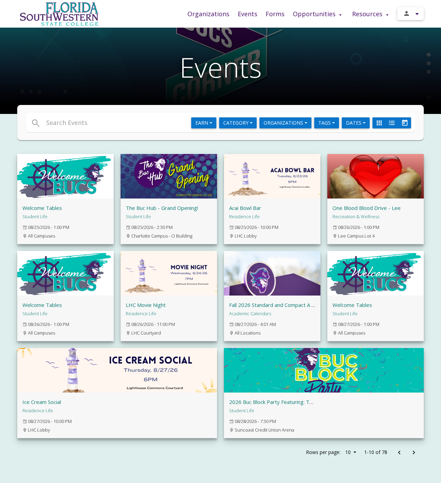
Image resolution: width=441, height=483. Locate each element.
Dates (354, 122)
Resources (368, 14)
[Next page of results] (414, 453)
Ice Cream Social (41, 401)
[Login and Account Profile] (410, 13)
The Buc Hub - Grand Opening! (162, 207)
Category (236, 122)
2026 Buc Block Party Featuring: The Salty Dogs (285, 401)
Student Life (35, 216)
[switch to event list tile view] (379, 122)
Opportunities (315, 14)
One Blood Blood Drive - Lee (366, 207)
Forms (275, 14)
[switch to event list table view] (391, 122)
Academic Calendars (250, 313)
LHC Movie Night (146, 304)
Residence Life (244, 216)
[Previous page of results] (399, 453)
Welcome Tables (42, 207)
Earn (202, 122)
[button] (157, 122)
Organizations (208, 14)
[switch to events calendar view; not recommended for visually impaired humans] (404, 122)
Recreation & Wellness (355, 216)
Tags (325, 122)
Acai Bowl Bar (245, 207)
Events (247, 14)
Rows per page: (328, 452)
